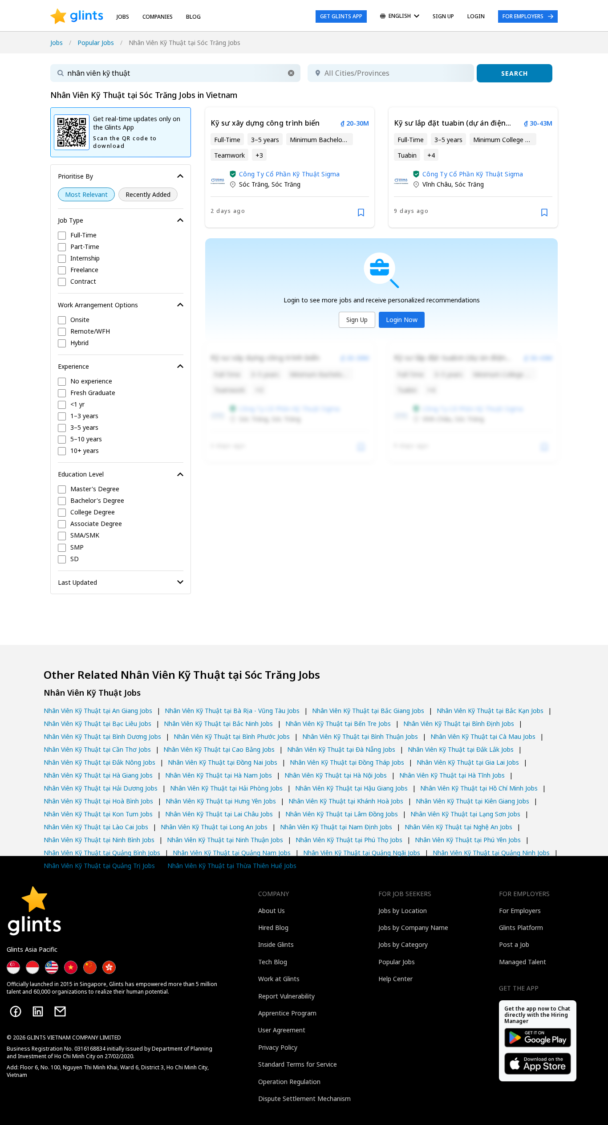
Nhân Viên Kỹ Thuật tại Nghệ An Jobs (458, 827)
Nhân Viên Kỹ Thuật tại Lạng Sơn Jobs (465, 814)
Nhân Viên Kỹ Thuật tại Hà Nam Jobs (218, 775)
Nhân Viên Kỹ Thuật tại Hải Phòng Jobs (226, 788)
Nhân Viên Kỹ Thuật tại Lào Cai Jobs (96, 827)
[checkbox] (120, 236)
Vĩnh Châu (436, 184)
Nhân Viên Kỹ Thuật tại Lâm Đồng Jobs (341, 814)
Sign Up (357, 319)
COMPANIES (157, 16)
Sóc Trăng (253, 184)
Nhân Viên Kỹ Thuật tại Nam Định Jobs (336, 827)
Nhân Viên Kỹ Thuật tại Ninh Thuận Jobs (225, 840)
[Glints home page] (76, 16)
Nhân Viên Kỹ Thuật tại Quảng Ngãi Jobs (361, 852)
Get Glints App (341, 16)
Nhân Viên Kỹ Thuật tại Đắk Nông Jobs (99, 762)
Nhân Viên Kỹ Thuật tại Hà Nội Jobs (335, 775)
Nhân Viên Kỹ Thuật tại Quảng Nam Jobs (232, 852)
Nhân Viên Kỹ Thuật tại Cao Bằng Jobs (219, 749)
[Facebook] (15, 1011)
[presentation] (76, 16)
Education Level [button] (81, 474)
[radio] (86, 194)
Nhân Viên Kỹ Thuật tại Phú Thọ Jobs (349, 840)
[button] (291, 73)
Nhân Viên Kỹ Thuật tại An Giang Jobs (98, 710)
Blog (193, 16)
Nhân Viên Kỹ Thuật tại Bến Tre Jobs (338, 723)
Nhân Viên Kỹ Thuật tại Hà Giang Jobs (98, 775)
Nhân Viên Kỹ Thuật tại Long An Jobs (214, 827)
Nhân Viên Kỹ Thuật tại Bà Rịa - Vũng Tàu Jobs (232, 710)
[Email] (60, 1011)
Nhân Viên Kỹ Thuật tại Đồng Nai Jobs (222, 762)
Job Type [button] (70, 220)
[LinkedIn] (38, 1011)
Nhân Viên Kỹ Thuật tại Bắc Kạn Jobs (490, 710)
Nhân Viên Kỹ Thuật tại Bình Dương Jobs (102, 736)
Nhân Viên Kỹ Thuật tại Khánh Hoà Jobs (345, 801)
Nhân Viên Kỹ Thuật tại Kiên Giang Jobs (472, 801)
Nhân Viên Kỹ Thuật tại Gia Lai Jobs (468, 762)
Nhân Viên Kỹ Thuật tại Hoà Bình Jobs (98, 801)
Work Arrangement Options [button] (98, 305)
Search (514, 73)
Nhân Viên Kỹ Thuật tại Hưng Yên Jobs (221, 801)
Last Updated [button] (77, 582)
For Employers (523, 16)
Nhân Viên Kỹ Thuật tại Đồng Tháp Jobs (347, 762)
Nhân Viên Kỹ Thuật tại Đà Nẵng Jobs (341, 749)
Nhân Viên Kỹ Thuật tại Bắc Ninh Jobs (218, 723)
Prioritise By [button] (75, 176)
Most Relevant (86, 194)
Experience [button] (73, 366)
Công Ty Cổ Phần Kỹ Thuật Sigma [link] (289, 174)
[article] (289, 167)
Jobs (123, 16)
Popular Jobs (95, 42)
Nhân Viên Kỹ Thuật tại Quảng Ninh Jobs (491, 852)
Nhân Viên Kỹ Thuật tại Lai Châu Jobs (219, 814)
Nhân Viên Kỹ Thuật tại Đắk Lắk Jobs (461, 749)
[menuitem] (399, 16)
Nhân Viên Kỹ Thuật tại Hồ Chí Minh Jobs (479, 788)
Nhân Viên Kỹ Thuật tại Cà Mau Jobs (482, 736)
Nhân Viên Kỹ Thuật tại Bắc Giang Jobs (368, 710)
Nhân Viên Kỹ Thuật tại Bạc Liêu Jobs (97, 723)
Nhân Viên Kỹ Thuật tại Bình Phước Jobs (232, 736)
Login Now (401, 319)
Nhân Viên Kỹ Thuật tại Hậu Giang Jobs (351, 788)
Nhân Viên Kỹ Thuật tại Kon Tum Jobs (98, 814)
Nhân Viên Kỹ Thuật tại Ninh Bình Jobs (99, 840)
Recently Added (148, 194)
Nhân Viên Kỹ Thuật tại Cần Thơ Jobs (97, 749)
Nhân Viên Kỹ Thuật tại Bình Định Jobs (458, 723)
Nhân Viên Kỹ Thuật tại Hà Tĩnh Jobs (452, 775)
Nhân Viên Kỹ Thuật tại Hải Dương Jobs (101, 788)
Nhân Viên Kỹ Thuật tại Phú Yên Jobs (468, 840)
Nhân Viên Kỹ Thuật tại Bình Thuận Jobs (360, 736)
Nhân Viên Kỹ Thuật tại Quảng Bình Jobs (102, 852)
